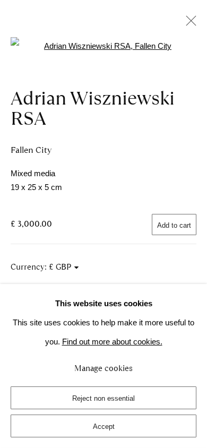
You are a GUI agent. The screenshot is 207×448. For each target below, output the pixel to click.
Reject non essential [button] (103, 398)
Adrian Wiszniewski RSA (93, 108)
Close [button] (188, 24)
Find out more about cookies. (112, 342)
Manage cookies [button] (103, 368)
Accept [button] (104, 426)
